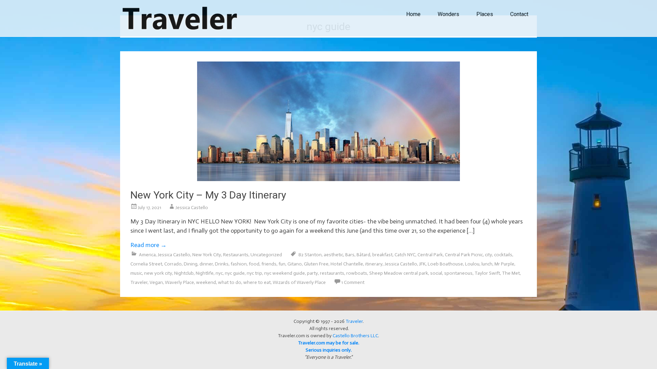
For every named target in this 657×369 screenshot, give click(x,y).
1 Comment (352, 282)
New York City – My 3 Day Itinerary (208, 195)
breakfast (382, 255)
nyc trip (254, 273)
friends (268, 264)
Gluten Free (316, 264)
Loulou (472, 264)
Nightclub (184, 273)
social (436, 273)
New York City (206, 255)
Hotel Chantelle (347, 264)
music (136, 273)
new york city (158, 273)
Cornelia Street (146, 264)
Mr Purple (504, 264)
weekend (206, 282)
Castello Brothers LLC (355, 336)
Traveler (138, 282)
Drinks (222, 264)
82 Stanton (310, 255)
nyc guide (235, 273)
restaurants (332, 273)
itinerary (374, 264)
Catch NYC (405, 255)
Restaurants (235, 255)
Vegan (156, 282)
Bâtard (363, 255)
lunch (486, 264)
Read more (148, 245)
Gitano (294, 264)
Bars (350, 255)
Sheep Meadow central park (398, 273)
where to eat (257, 282)
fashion (239, 264)
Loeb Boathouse (445, 264)
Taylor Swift (487, 273)
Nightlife (205, 273)
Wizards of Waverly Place (299, 282)
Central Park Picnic (464, 255)
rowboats (356, 273)
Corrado (173, 264)
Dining (190, 264)
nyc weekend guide (284, 273)
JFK (422, 264)
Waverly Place (179, 282)
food (254, 264)
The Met (511, 273)
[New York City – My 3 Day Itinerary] (328, 179)
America (147, 255)
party (312, 273)
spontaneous (458, 273)
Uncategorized (266, 255)
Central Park (430, 255)
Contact (519, 14)
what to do (229, 282)
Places (484, 14)
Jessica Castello (192, 207)
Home (413, 14)
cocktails (503, 255)
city (488, 255)
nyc (219, 273)
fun (282, 264)
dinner (206, 264)
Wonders (448, 14)
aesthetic (333, 255)
